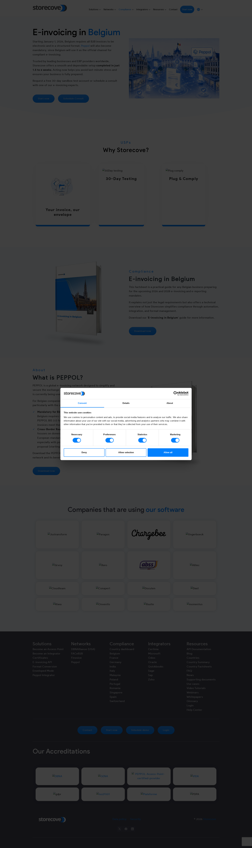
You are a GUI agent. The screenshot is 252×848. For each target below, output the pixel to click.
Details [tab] (126, 403)
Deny (84, 452)
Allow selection (126, 452)
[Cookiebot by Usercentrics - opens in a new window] (175, 393)
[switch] (109, 440)
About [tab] (170, 403)
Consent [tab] (82, 403)
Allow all (168, 452)
